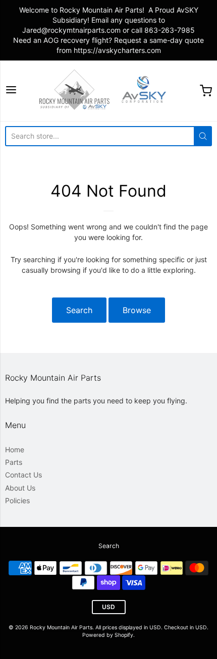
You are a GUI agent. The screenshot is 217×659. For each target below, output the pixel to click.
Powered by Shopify (107, 635)
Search (79, 310)
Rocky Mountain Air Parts (61, 627)
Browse (137, 310)
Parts (13, 462)
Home (14, 449)
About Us (20, 488)
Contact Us (23, 474)
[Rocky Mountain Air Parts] (108, 91)
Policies (17, 500)
